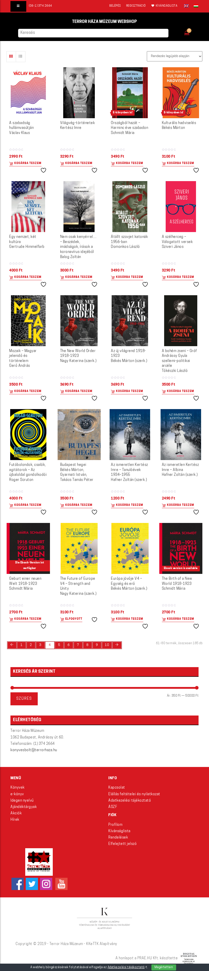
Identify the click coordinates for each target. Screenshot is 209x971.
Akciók (16, 813)
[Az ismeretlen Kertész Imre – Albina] (181, 434)
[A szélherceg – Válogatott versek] (181, 206)
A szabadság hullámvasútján (21, 128)
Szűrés (24, 699)
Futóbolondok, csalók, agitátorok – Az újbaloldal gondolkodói (28, 472)
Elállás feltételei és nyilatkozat (134, 794)
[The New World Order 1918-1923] (79, 320)
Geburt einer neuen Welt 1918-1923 (25, 584)
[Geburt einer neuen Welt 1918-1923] (28, 548)
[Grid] (11, 56)
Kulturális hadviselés (179, 125)
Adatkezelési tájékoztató (129, 801)
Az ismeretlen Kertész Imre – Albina (180, 470)
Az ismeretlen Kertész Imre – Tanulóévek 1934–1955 (129, 472)
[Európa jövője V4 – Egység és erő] (130, 548)
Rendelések (118, 838)
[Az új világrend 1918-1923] (130, 320)
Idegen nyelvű (22, 801)
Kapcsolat (116, 788)
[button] (190, 31)
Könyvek (17, 788)
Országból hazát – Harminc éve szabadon (129, 128)
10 (107, 645)
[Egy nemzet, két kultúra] (28, 206)
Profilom (115, 825)
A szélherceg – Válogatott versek (177, 242)
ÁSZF (112, 807)
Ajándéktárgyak (23, 807)
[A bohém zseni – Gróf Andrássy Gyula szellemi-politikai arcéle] (180, 320)
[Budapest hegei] (79, 434)
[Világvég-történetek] (79, 92)
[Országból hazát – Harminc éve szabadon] (130, 92)
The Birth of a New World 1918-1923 (177, 584)
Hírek (14, 820)
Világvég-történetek (77, 125)
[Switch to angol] (186, 5)
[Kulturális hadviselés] (181, 92)
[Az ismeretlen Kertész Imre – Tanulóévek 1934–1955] (130, 434)
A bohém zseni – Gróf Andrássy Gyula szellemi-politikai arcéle (179, 361)
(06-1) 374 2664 (40, 6)
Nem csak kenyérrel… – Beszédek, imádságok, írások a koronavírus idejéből (78, 247)
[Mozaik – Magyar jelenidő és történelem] (28, 320)
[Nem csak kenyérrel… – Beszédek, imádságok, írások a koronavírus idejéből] (79, 206)
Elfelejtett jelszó (122, 844)
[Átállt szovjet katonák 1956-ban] (129, 206)
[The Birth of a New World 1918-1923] (181, 548)
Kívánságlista (119, 831)
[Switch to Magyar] (194, 5)
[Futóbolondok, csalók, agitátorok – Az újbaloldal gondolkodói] (28, 434)
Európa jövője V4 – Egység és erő (129, 584)
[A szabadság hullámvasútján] (28, 92)
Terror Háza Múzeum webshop (104, 22)
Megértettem (163, 967)
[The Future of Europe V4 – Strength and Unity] (79, 548)
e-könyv (17, 794)
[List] (20, 56)
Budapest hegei (77, 472)
